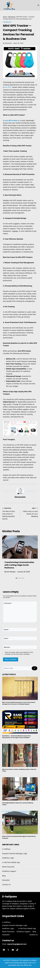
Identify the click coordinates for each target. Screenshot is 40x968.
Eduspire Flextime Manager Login (14, 853)
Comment (8, 603)
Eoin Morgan (11, 572)
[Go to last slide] (5, 556)
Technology (7, 22)
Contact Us (6, 884)
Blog (3, 876)
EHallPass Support (9, 871)
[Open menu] (38, 5)
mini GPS (7, 87)
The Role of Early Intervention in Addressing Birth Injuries (8, 514)
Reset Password (8, 867)
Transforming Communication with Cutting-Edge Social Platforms (19, 565)
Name (7, 629)
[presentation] (20, 547)
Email (6, 638)
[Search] (34, 668)
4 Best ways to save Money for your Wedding (30, 512)
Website (7, 647)
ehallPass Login (8, 858)
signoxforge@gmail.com (17, 944)
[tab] (16, 578)
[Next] (34, 556)
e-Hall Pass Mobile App (11, 862)
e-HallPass (6, 849)
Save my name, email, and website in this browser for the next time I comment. (19, 653)
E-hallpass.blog (11, 901)
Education (6, 880)
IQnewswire (8, 43)
